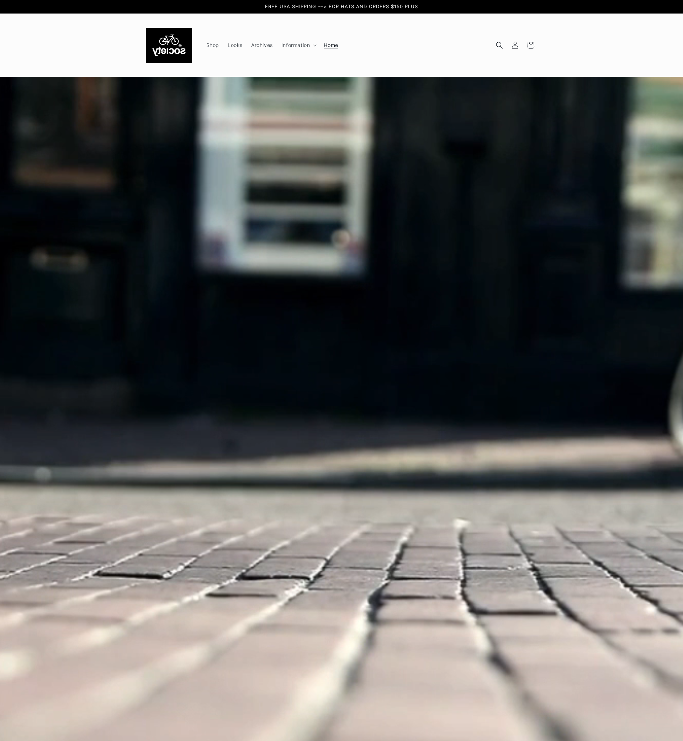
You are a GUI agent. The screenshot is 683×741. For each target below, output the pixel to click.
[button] (298, 45)
